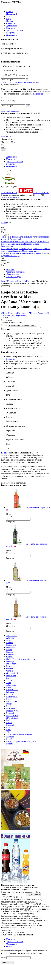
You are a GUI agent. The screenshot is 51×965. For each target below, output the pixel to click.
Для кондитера (12, 274)
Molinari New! (12, 711)
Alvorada (10, 640)
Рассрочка (10, 33)
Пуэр (29, 237)
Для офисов (11, 26)
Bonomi (9, 744)
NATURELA (12, 718)
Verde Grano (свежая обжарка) (19, 734)
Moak (8, 706)
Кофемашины (7, 246)
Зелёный (23, 237)
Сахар (21, 253)
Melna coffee (11, 701)
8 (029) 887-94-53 (31, 82)
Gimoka (9, 671)
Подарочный (15, 239)
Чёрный (15, 237)
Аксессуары (6, 251)
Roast (8, 730)
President (10, 725)
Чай (8, 16)
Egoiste (9, 666)
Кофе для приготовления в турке (21, 741)
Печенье (28, 253)
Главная (9, 11)
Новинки (10, 269)
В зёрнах (5, 241)
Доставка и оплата (14, 30)
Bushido (9, 652)
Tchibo (9, 732)
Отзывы (9, 946)
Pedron (9, 722)
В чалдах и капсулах (40, 241)
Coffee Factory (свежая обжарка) (20, 659)
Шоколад (5, 253)
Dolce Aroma (11, 664)
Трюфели (46, 253)
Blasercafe (10, 647)
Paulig (9, 720)
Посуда (9, 21)
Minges (9, 704)
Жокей (9, 739)
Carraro (9, 657)
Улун (34, 237)
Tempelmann (11, 635)
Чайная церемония (41, 248)
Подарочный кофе (32, 244)
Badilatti (9, 642)
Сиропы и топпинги (15, 272)
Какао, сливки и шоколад (12, 244)
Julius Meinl (11, 685)
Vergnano (10, 737)
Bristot (9, 650)
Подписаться (7, 963)
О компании (11, 35)
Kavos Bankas (12, 690)
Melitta (9, 699)
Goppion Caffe (12, 673)
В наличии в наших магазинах (22, 326)
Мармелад (36, 253)
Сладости (10, 23)
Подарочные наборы (10, 256)
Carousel (10, 654)
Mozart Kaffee (23, 281)
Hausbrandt (11, 675)
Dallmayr (10, 661)
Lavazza (9, 694)
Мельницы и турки (30, 251)
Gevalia (9, 668)
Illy (7, 678)
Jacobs (9, 680)
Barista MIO (11, 645)
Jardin (8, 682)
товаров (14, 139)
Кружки (14, 248)
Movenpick (11, 713)
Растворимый (24, 241)
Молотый (13, 241)
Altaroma (10, 638)
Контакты (10, 28)
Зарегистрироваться (10, 111)
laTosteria (10, 692)
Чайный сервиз (25, 248)
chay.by (4, 82)
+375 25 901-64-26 (9, 193)
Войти (4, 136)
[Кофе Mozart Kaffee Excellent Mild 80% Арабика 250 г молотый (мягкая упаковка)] (25, 315)
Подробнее (38, 94)
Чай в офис (6, 237)
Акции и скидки (13, 276)
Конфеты (14, 253)
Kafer (8, 687)
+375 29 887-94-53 (41, 193)
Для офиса (17, 251)
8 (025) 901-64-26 (15, 82)
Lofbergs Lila (12, 697)
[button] (2, 225)
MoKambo (10, 708)
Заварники (6, 248)
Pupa (8, 727)
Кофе (8, 19)
